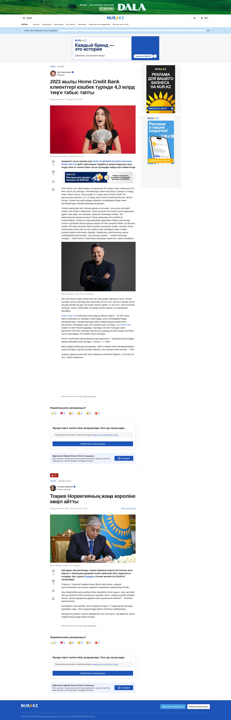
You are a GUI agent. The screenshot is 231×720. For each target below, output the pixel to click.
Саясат (53, 481)
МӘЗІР (29, 18)
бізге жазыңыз (89, 396)
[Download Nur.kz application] (115, 7)
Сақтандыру (46, 24)
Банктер (36, 24)
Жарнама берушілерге (198, 707)
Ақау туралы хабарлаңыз (173, 707)
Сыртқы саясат (64, 481)
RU (194, 18)
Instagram (126, 458)
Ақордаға (90, 576)
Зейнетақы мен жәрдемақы (99, 24)
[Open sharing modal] (53, 181)
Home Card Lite (69, 316)
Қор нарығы (70, 24)
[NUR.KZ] (115, 18)
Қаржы (24, 24)
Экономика (82, 24)
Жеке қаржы (59, 24)
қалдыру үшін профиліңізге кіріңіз (105, 435)
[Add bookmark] (53, 190)
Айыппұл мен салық (120, 24)
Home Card (125, 325)
